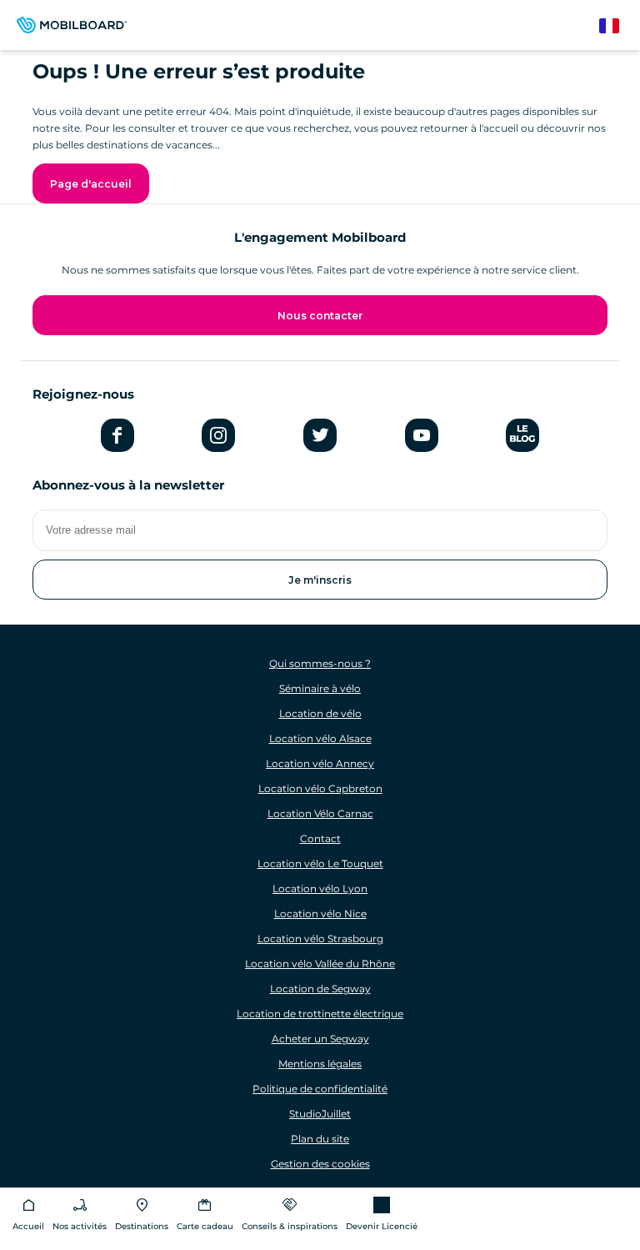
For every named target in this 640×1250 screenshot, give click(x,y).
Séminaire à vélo (320, 688)
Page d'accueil (91, 184)
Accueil (28, 1226)
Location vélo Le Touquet (320, 863)
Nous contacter (320, 315)
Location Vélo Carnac (320, 813)
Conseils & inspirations (290, 1226)
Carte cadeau (205, 1226)
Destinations (141, 1226)
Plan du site (320, 1138)
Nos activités (79, 1226)
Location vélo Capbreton (320, 788)
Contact (320, 838)
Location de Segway (320, 988)
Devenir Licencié (382, 1226)
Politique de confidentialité (320, 1088)
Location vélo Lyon (320, 888)
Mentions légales (320, 1063)
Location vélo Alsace (320, 738)
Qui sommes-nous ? (320, 663)
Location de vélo (320, 713)
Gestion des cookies (320, 1163)
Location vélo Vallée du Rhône (320, 963)
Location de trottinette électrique (320, 1013)
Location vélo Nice (320, 913)
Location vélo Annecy (320, 763)
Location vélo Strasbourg (320, 938)
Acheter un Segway (320, 1038)
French (617, 26)
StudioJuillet (320, 1113)
